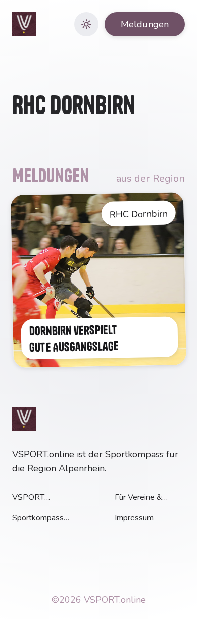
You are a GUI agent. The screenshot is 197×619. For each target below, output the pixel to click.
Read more (30, 201)
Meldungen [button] (145, 24)
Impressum (134, 517)
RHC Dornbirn (139, 214)
